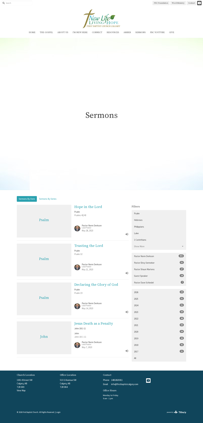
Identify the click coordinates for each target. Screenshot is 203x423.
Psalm (137, 213)
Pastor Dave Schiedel (158, 282)
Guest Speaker (158, 275)
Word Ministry (178, 3)
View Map (21, 390)
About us (62, 32)
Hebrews (138, 220)
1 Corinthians (140, 239)
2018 (158, 344)
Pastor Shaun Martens (158, 269)
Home (32, 32)
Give (171, 32)
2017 (158, 351)
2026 (158, 292)
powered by (174, 414)
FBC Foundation (161, 3)
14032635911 (117, 380)
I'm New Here (80, 32)
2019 (158, 338)
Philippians (139, 226)
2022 (158, 318)
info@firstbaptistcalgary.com (124, 384)
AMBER (127, 32)
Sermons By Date (27, 198)
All (135, 358)
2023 (158, 312)
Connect (97, 32)
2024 (158, 305)
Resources (113, 32)
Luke (136, 233)
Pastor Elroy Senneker (158, 262)
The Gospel (46, 32)
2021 (158, 325)
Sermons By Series (47, 198)
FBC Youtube (157, 32)
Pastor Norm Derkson (158, 256)
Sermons (140, 32)
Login (58, 412)
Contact (191, 3)
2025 (158, 298)
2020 (158, 331)
